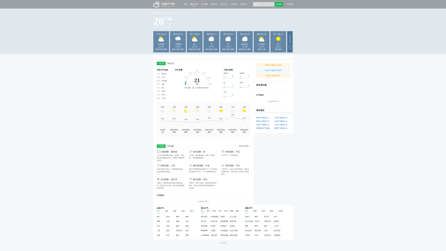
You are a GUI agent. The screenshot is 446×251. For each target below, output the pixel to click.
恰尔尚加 (248, 230)
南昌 (187, 226)
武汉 (168, 235)
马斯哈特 (277, 235)
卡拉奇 (257, 221)
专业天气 (243, 4)
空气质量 (204, 4)
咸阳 (177, 226)
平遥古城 (213, 221)
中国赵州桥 (224, 235)
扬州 (177, 235)
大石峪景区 (214, 217)
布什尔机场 (249, 221)
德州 (168, 230)
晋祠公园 (233, 221)
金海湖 (232, 226)
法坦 (265, 230)
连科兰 (247, 217)
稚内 (256, 226)
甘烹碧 (247, 235)
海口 (158, 217)
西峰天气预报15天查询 (273, 65)
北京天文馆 (234, 230)
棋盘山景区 (234, 235)
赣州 (187, 217)
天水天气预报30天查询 (282, 125)
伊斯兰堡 (267, 221)
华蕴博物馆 (224, 221)
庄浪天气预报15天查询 (273, 70)
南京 (187, 230)
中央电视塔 (205, 235)
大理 (168, 221)
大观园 (212, 230)
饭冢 (246, 226)
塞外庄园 (204, 226)
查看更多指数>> (244, 146)
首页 (185, 4)
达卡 (275, 217)
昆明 (187, 235)
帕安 (256, 217)
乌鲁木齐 (179, 230)
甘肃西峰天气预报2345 (264, 128)
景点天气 (224, 4)
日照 (158, 235)
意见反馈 (223, 243)
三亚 (158, 230)
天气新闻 (233, 4)
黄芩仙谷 (204, 217)
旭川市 (266, 217)
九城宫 (222, 217)
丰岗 (256, 235)
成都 (177, 221)
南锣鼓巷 (204, 230)
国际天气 (214, 4)
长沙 (158, 226)
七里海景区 (224, 230)
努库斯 (276, 221)
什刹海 (212, 226)
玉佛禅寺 (223, 226)
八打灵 (276, 226)
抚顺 (158, 221)
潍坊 (177, 217)
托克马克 (267, 235)
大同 (187, 221)
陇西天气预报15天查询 (282, 128)
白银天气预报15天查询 (282, 121)
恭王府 (203, 221)
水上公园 (233, 217)
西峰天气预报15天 (273, 75)
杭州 (168, 217)
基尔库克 (277, 230)
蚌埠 (168, 226)
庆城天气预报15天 (262, 125)
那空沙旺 (258, 230)
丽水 (265, 226)
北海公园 (213, 235)
